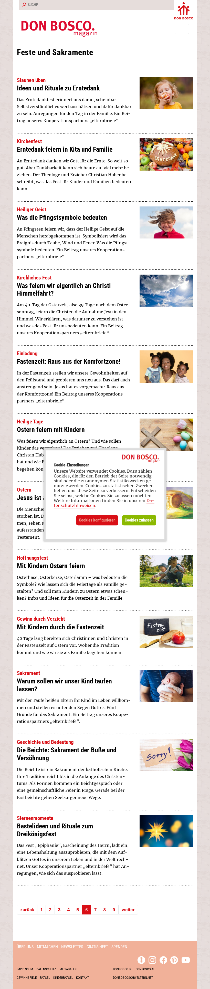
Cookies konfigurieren (97, 520)
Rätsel (45, 978)
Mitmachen (47, 946)
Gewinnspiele (27, 978)
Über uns (25, 946)
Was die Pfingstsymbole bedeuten (62, 217)
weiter (128, 909)
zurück (27, 909)
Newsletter (72, 946)
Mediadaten (68, 969)
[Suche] (23, 5)
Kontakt (82, 978)
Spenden (119, 946)
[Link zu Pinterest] (174, 959)
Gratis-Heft (97, 946)
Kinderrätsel (63, 978)
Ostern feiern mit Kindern (51, 429)
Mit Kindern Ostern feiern (51, 566)
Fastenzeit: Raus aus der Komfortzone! (68, 361)
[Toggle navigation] (182, 29)
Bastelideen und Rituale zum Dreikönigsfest (55, 830)
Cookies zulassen (139, 520)
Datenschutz (46, 969)
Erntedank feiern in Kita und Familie (64, 149)
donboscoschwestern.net (133, 978)
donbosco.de (122, 969)
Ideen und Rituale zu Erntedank (58, 88)
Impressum (25, 969)
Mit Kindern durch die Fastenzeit (60, 627)
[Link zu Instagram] (152, 959)
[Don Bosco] (183, 9)
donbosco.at (145, 969)
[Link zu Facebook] (163, 959)
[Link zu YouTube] (185, 959)
